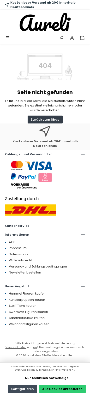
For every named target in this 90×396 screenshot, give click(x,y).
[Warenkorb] (82, 38)
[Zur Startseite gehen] (45, 22)
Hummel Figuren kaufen (27, 293)
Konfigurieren (22, 389)
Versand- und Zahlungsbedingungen (38, 266)
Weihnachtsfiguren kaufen (29, 324)
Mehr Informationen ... (62, 369)
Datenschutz (18, 254)
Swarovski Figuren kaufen (28, 312)
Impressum (18, 248)
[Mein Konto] (72, 38)
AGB (12, 242)
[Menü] (7, 38)
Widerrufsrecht (20, 260)
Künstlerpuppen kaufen (27, 300)
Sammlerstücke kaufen (27, 318)
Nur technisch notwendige (46, 378)
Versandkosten (16, 347)
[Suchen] (61, 38)
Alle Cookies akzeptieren (62, 389)
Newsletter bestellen (25, 272)
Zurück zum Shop (45, 119)
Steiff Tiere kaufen (22, 306)
